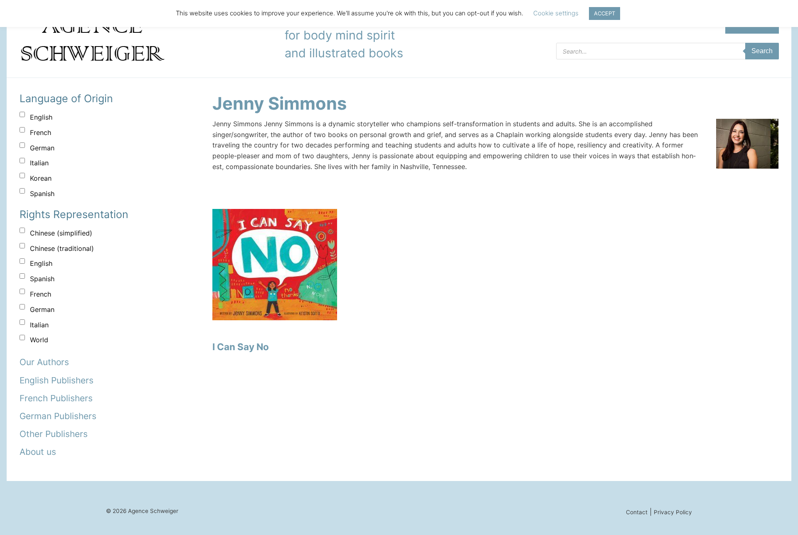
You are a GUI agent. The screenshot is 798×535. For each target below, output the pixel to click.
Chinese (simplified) (61, 233)
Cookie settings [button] (556, 13)
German (42, 148)
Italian (39, 163)
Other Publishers (54, 434)
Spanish (42, 193)
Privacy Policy (673, 512)
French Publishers (56, 398)
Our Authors (44, 362)
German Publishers (58, 416)
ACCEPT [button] (604, 13)
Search (762, 50)
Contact (637, 512)
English (41, 117)
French (40, 132)
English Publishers (57, 380)
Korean (41, 178)
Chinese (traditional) (62, 248)
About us (38, 452)
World (39, 340)
